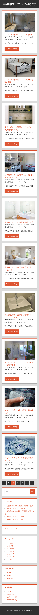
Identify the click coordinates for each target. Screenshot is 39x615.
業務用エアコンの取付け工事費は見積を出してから (19, 176)
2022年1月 (10, 554)
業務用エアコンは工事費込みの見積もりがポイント (19, 268)
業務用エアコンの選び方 (19, 4)
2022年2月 (10, 551)
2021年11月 (11, 559)
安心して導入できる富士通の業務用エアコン (19, 459)
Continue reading (11, 49)
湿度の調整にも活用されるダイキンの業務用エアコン (19, 128)
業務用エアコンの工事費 (15, 517)
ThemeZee (29, 610)
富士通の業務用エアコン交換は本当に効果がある (19, 363)
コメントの (12, 597)
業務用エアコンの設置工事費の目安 (19, 222)
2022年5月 (10, 543)
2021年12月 (11, 557)
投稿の (10, 594)
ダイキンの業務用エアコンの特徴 (18, 34)
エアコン (28, 37)
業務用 (9, 575)
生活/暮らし (11, 39)
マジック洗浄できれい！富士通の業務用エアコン (19, 411)
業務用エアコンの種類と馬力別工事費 (20, 506)
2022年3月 (10, 549)
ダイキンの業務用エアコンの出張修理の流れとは (19, 81)
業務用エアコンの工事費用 (16, 508)
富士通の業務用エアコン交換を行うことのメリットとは (19, 316)
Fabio (20, 37)
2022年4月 (10, 546)
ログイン (10, 592)
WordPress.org (12, 600)
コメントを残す (23, 39)
